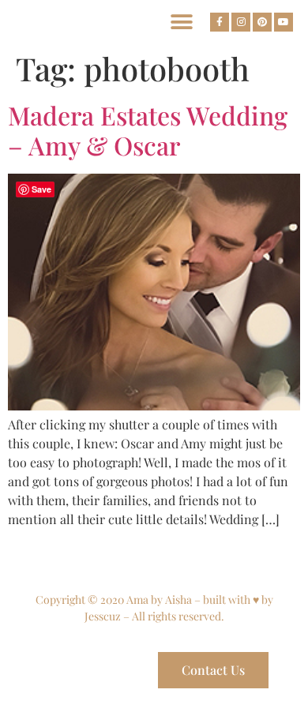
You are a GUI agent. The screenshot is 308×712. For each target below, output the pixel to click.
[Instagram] (240, 22)
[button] (181, 21)
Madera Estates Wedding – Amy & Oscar (147, 130)
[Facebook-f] (219, 22)
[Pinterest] (262, 22)
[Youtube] (283, 22)
